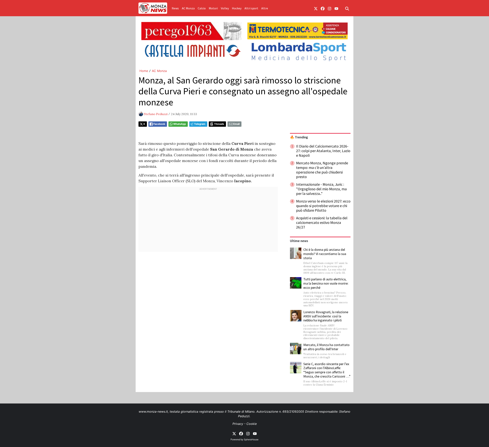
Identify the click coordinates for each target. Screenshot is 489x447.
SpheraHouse (251, 439)
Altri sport (251, 8)
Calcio (202, 8)
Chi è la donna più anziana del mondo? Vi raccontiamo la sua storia (324, 253)
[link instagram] (329, 8)
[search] (347, 8)
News (175, 8)
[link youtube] (336, 8)
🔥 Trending (299, 137)
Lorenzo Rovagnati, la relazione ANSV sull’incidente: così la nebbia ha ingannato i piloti (325, 316)
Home (143, 71)
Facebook (159, 124)
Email (236, 124)
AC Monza (188, 8)
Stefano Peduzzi (156, 114)
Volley (225, 8)
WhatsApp (179, 124)
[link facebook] (322, 8)
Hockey (236, 8)
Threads (219, 124)
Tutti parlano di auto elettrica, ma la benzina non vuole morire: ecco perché (325, 283)
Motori (213, 8)
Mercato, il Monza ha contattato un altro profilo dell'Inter (326, 347)
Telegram (199, 124)
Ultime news (299, 241)
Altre (264, 8)
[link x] (315, 8)
